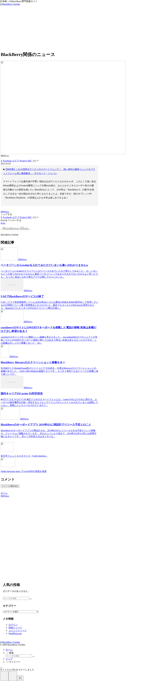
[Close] (20, 678)
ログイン (13, 624)
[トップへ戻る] (1, 667)
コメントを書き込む (10, 486)
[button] (35, 161)
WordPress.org (15, 633)
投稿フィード (15, 627)
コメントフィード (17, 630)
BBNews (5, 211)
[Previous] (4, 676)
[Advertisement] (72, 28)
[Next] (12, 676)
